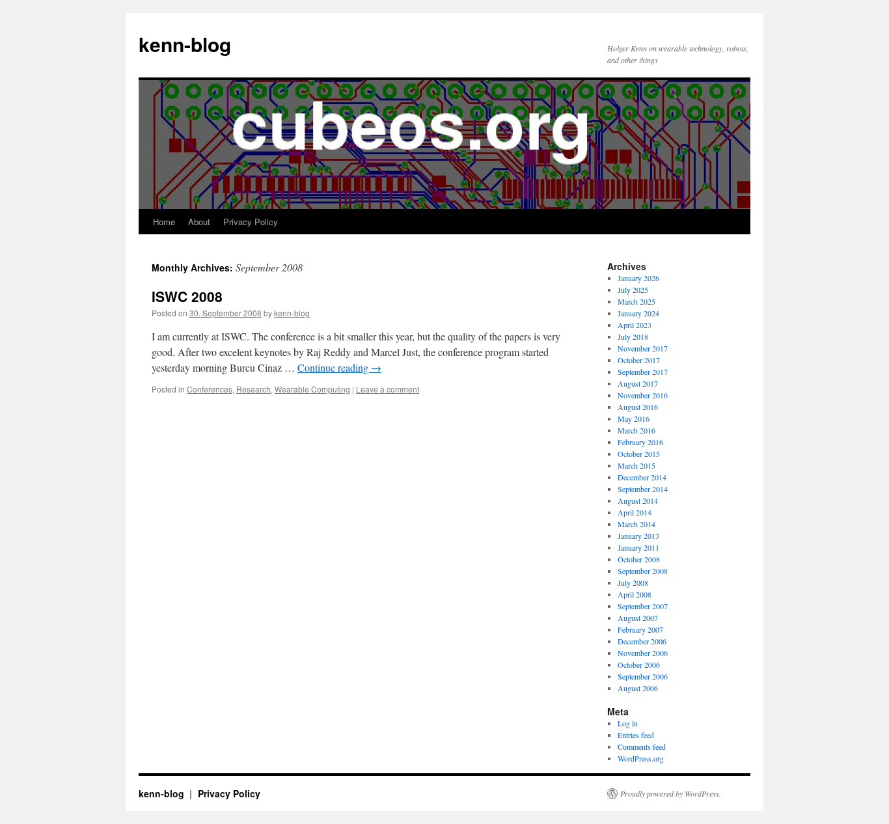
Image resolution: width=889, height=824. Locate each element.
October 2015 (639, 453)
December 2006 (642, 641)
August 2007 (638, 617)
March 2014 (636, 524)
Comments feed (642, 746)
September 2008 (643, 571)
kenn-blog (185, 44)
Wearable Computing (312, 388)
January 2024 (638, 313)
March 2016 (636, 430)
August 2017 (638, 383)
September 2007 (643, 606)
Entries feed (636, 735)
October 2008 (639, 559)
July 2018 (633, 336)
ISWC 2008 (187, 296)
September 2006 (643, 676)
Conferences (209, 388)
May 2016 (634, 418)
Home (164, 221)
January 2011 (638, 547)
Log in (628, 723)
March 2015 (636, 465)
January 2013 (638, 535)
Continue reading (339, 367)
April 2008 (634, 594)
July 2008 (633, 582)
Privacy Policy (250, 221)
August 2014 (638, 500)
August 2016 (638, 407)
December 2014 (642, 477)
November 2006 (643, 653)
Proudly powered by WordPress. (670, 793)
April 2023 (634, 325)
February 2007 (640, 629)
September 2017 (643, 371)
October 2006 (639, 664)
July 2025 (633, 289)
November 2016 (643, 395)
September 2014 (643, 489)
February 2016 (640, 442)
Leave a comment (387, 388)
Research (253, 388)
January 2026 (638, 278)
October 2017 (639, 360)
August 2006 (638, 688)
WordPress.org (641, 758)
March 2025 (636, 301)
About (199, 221)
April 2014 (634, 512)
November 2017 (643, 348)
